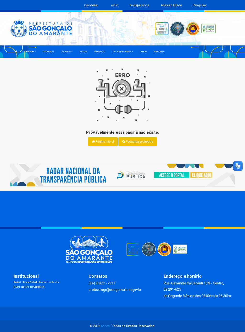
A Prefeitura (29, 51)
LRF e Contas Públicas (122, 51)
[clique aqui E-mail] (105, 313)
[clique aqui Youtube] (128, 313)
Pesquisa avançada (139, 141)
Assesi (106, 326)
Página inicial (104, 141)
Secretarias (66, 51)
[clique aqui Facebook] (117, 313)
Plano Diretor (159, 51)
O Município (48, 51)
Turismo (143, 51)
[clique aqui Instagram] (140, 313)
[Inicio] (16, 51)
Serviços (83, 51)
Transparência (99, 51)
